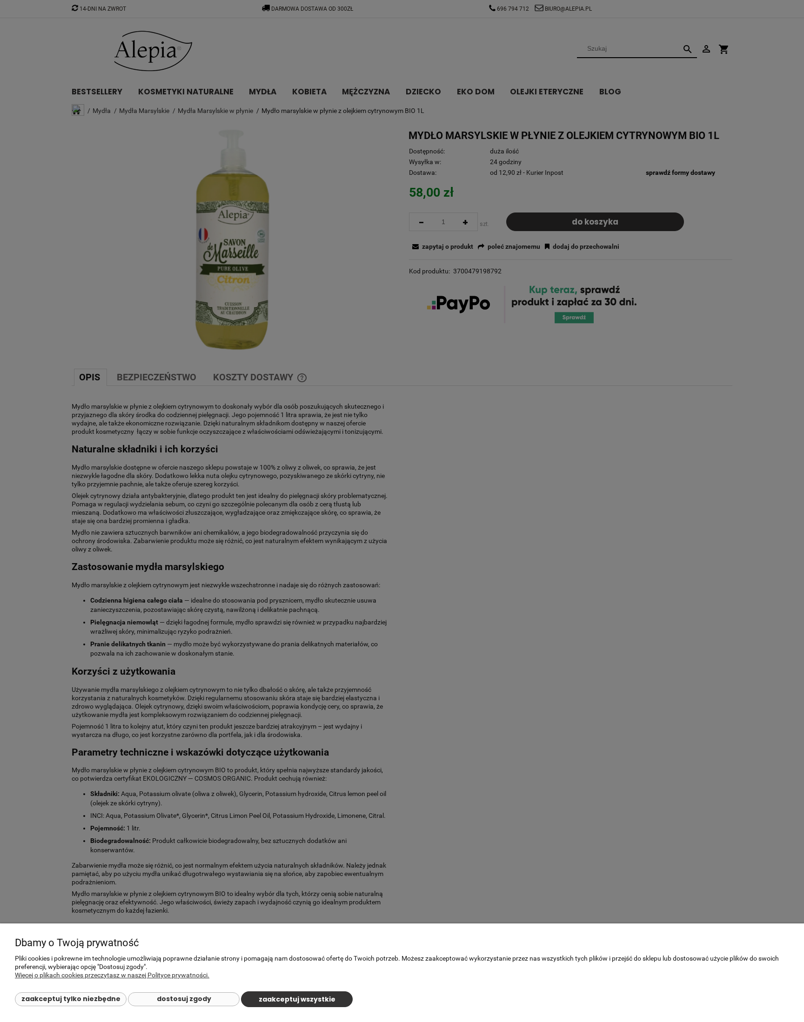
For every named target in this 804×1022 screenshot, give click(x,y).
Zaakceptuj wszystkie (297, 999)
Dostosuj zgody (184, 998)
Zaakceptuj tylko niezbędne (71, 998)
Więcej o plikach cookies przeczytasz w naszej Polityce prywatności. (112, 975)
